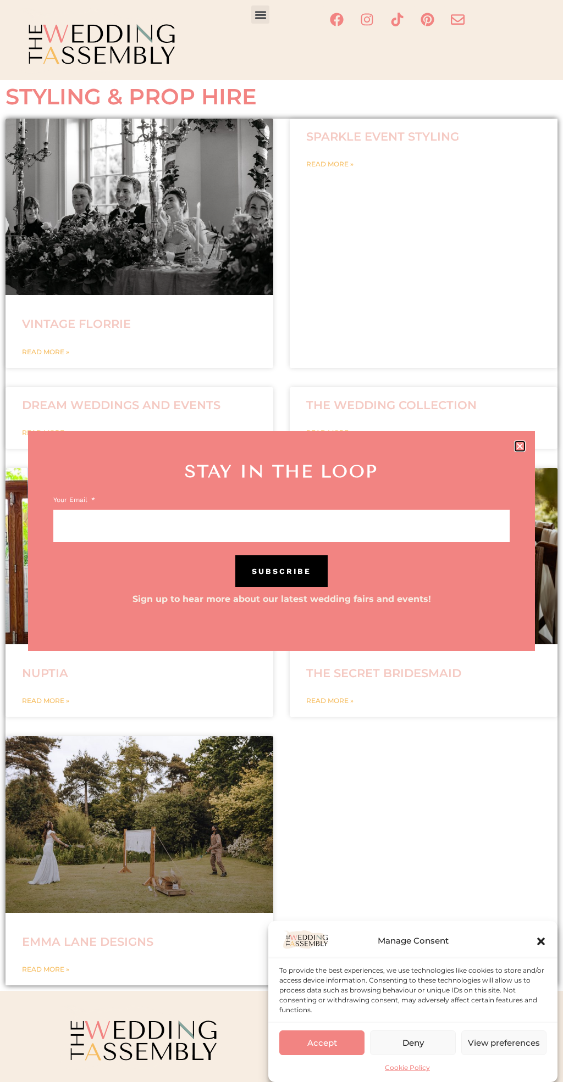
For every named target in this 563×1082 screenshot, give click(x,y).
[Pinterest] (427, 19)
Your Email (71, 500)
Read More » (45, 352)
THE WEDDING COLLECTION (391, 405)
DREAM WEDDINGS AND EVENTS (121, 405)
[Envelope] (457, 19)
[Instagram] (366, 19)
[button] (541, 941)
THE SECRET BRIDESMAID (383, 673)
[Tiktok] (397, 19)
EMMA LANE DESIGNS (87, 942)
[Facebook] (336, 19)
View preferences (504, 1043)
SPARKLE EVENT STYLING (382, 136)
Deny (413, 1043)
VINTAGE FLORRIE (76, 324)
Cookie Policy (407, 1067)
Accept (322, 1043)
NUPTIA (45, 673)
